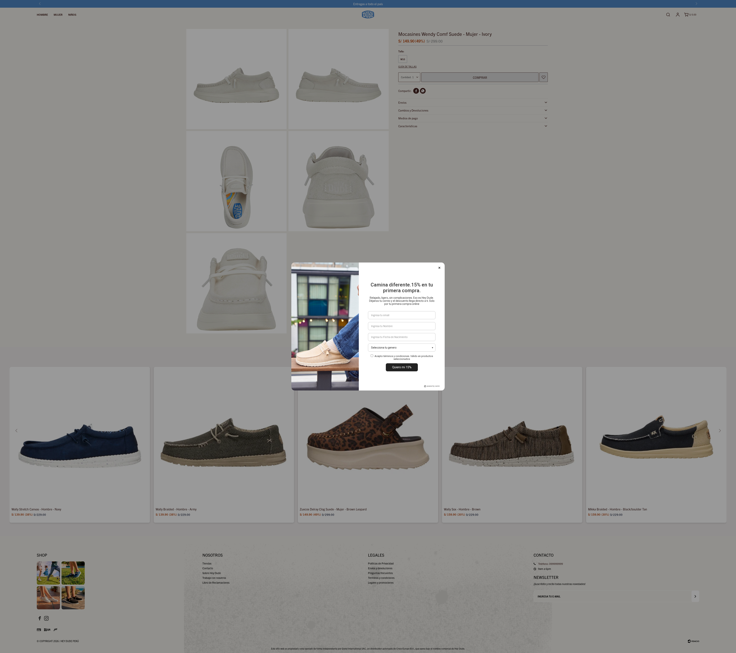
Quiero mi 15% (402, 367)
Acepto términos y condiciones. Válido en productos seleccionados (404, 357)
